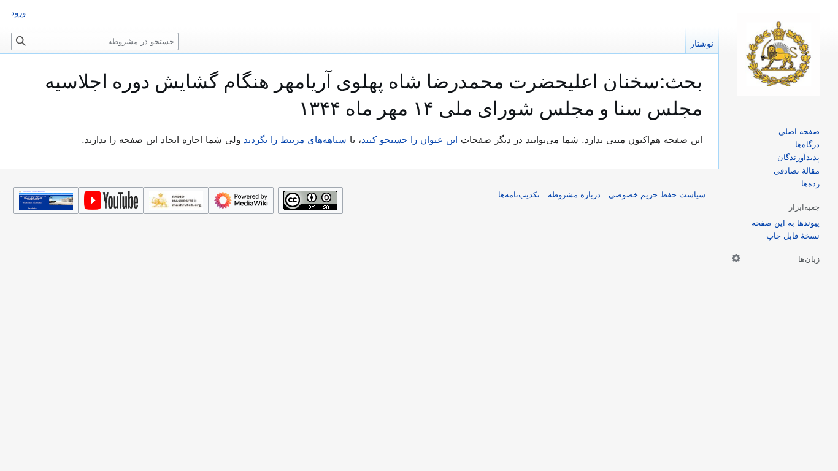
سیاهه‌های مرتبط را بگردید (295, 139)
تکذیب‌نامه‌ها (519, 194)
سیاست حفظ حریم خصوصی (657, 194)
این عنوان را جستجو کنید (409, 139)
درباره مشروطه (574, 194)
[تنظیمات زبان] (736, 258)
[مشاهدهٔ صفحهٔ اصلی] (778, 54)
